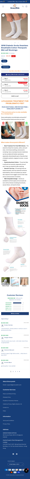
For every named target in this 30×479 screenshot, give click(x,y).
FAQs (4, 410)
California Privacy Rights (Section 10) (12, 404)
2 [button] (13, 371)
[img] (4, 322)
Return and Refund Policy (9, 393)
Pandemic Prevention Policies (10, 400)
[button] (3, 6)
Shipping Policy (7, 397)
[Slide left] (11, 42)
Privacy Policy (6, 424)
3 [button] (15, 371)
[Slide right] (18, 42)
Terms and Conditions (8, 420)
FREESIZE (6, 67)
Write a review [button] (15, 313)
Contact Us (6, 407)
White (4, 61)
